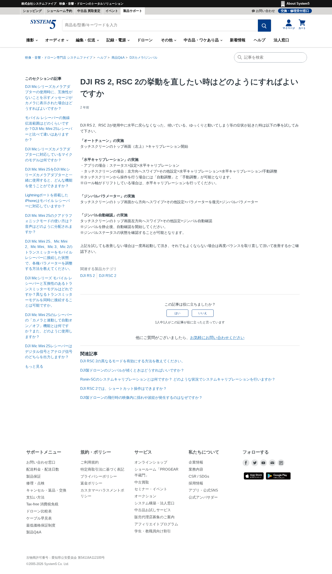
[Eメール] (272, 462)
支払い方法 (35, 497)
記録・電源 (116, 40)
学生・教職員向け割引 (152, 531)
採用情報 (196, 483)
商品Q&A (118, 57)
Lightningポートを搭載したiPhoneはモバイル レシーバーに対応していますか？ (47, 200)
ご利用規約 (89, 462)
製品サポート (132, 11)
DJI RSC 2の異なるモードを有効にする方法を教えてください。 (132, 361)
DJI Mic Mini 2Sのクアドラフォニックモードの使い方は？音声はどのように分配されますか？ (48, 223)
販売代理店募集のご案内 (154, 517)
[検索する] (264, 25)
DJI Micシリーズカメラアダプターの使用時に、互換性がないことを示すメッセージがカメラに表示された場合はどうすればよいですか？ (48, 97)
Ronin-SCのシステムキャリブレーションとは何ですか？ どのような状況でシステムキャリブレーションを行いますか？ (177, 379)
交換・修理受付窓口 (295, 11)
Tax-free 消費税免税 (42, 504)
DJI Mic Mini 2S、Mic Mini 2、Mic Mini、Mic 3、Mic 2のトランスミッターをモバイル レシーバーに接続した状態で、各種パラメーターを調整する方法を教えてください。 (48, 255)
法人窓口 (281, 40)
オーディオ (55, 40)
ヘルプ (259, 40)
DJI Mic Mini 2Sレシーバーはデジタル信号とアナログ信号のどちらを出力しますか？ (48, 351)
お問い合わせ (265, 11)
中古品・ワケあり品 (202, 40)
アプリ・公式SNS (203, 490)
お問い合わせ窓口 (40, 462)
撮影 (30, 40)
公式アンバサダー (203, 497)
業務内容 (196, 469)
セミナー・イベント (150, 489)
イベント (111, 11)
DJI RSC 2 (107, 275)
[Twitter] (254, 462)
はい (177, 313)
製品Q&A (33, 532)
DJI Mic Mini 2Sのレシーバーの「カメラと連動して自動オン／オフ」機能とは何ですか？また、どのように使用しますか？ (48, 326)
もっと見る (34, 366)
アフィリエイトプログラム (156, 524)
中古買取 (141, 482)
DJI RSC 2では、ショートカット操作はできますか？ (123, 388)
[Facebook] (246, 462)
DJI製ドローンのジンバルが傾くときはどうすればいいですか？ (132, 370)
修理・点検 (35, 483)
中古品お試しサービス (152, 510)
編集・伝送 (86, 40)
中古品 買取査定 (88, 11)
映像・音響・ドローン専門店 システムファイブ (58, 57)
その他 (167, 40)
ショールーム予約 (59, 11)
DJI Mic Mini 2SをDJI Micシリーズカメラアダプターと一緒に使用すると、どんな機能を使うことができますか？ (48, 177)
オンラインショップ (150, 462)
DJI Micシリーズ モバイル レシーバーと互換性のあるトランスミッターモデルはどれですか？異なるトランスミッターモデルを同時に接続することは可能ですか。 (48, 292)
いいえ (202, 313)
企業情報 (196, 462)
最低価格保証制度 (40, 525)
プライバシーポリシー (98, 476)
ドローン (145, 40)
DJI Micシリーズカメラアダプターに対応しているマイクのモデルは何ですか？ (48, 154)
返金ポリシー (91, 483)
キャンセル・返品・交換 (46, 490)
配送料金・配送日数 (42, 469)
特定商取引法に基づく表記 (102, 469)
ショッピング (32, 11)
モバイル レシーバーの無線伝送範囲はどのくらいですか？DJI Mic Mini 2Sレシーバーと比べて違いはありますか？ (48, 129)
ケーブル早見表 (39, 518)
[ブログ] (281, 462)
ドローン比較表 (39, 511)
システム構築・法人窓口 (154, 503)
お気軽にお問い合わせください (217, 338)
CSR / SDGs (199, 476)
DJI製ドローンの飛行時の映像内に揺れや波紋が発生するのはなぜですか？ (141, 397)
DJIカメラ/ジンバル (143, 57)
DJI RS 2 (87, 275)
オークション (145, 496)
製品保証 (33, 476)
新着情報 (237, 40)
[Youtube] (263, 462)
